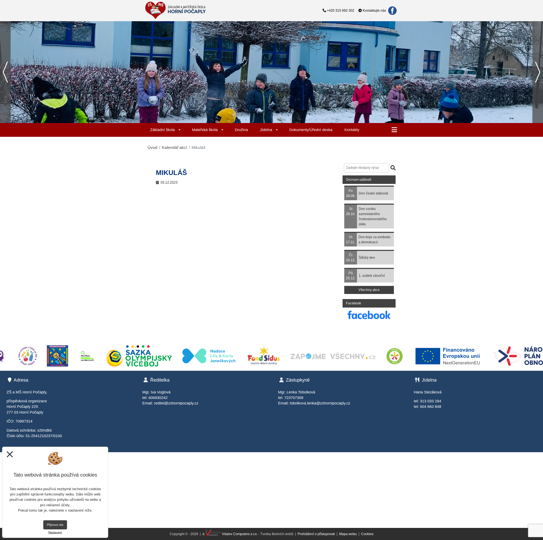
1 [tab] (227, 120)
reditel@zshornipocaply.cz (176, 403)
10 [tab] (284, 120)
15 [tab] (316, 120)
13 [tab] (303, 120)
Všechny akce (369, 290)
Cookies (367, 534)
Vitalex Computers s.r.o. (239, 534)
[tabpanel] (271, 72)
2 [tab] (233, 120)
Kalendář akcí (174, 147)
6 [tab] (259, 120)
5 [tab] (252, 120)
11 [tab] (290, 120)
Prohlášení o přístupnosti (316, 534)
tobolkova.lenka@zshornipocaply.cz (320, 403)
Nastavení (55, 532)
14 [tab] (310, 120)
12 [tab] (297, 120)
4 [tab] (246, 120)
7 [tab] (265, 120)
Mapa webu (348, 534)
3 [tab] (240, 120)
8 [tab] (271, 120)
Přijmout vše (55, 524)
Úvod (152, 147)
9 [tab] (278, 120)
